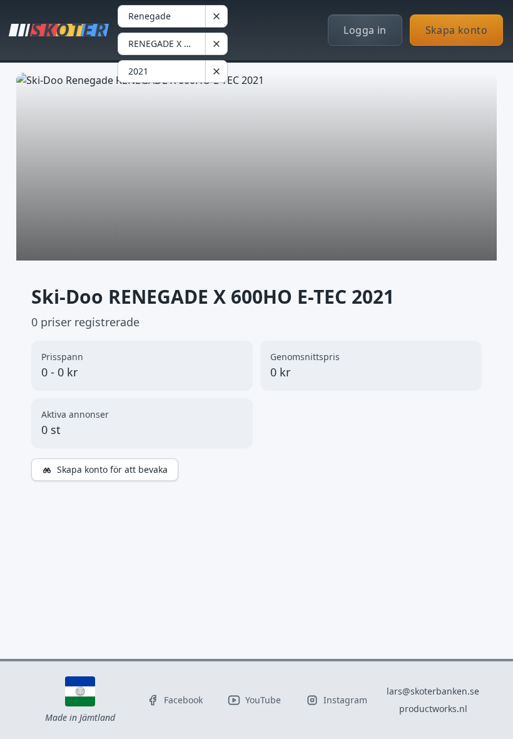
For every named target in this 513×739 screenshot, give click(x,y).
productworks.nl (433, 709)
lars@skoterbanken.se (433, 691)
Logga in (364, 30)
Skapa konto (456, 30)
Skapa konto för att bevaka (112, 469)
